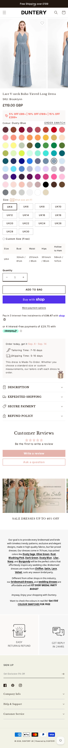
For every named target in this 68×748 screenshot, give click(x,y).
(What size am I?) (20, 199)
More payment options (34, 307)
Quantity (7, 270)
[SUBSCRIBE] (63, 674)
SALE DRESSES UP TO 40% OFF (35, 518)
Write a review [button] (34, 453)
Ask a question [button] (34, 462)
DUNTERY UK (28, 741)
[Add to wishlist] (42, 23)
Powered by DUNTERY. (45, 741)
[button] (33, 5)
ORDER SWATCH (54, 122)
